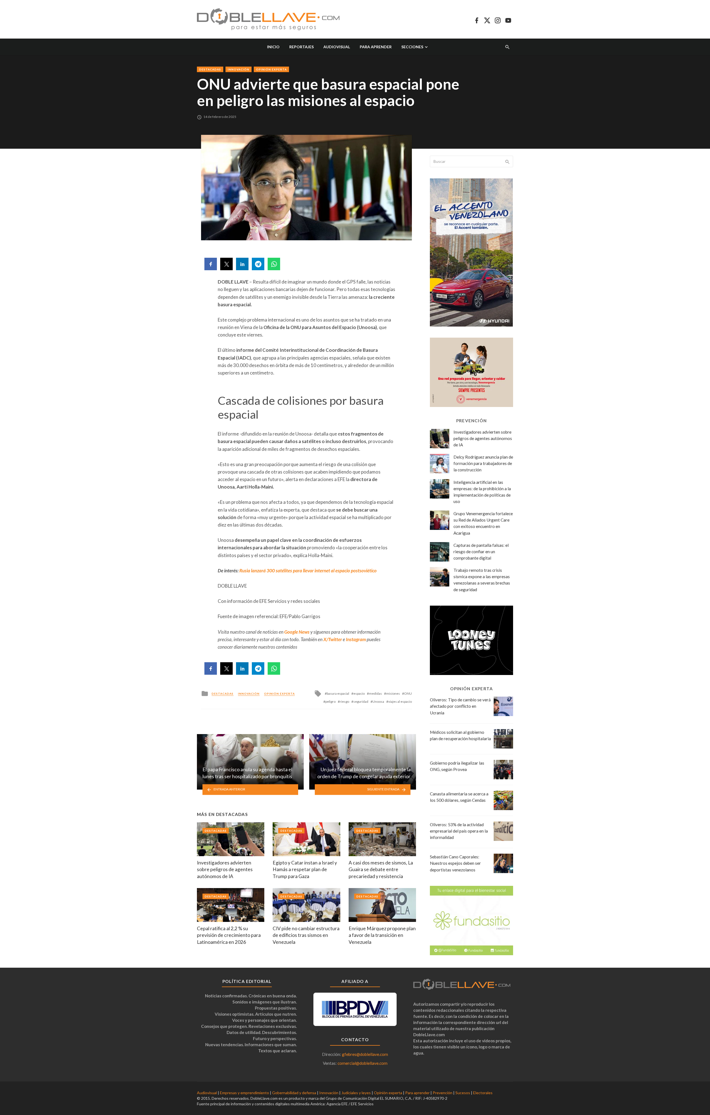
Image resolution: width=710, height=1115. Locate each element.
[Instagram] (498, 19)
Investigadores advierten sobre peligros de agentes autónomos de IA (225, 869)
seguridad (360, 701)
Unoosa (378, 701)
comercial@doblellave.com (362, 1063)
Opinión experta (271, 69)
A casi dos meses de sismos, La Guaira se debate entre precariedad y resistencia (381, 869)
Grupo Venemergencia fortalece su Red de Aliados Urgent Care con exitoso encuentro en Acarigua (483, 523)
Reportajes (301, 46)
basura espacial (338, 693)
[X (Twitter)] (487, 19)
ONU (408, 693)
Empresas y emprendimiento (244, 1092)
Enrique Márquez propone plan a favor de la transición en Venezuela (382, 935)
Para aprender (376, 46)
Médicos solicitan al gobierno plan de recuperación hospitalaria (460, 735)
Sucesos (462, 1092)
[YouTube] (508, 19)
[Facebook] (476, 19)
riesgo (344, 701)
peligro (330, 701)
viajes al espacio (400, 701)
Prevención (442, 1092)
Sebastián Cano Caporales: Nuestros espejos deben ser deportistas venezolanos (455, 863)
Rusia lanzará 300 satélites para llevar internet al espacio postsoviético (308, 570)
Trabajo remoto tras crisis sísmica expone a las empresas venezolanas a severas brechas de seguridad (481, 580)
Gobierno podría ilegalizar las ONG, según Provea (457, 766)
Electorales (483, 1092)
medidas (375, 693)
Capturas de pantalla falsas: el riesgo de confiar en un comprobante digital (481, 551)
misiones (393, 693)
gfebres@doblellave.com (365, 1054)
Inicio (273, 46)
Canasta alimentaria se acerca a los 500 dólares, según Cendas (459, 797)
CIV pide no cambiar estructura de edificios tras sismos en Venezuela (306, 935)
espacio (359, 693)
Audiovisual (336, 46)
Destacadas (210, 69)
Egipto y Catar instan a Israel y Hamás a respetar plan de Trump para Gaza (305, 869)
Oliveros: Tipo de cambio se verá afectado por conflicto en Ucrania (460, 706)
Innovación (238, 69)
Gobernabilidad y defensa (294, 1092)
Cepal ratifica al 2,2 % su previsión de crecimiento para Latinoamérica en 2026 (229, 935)
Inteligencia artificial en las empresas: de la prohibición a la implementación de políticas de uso (482, 492)
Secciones (412, 46)
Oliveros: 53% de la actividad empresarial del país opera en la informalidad (459, 831)
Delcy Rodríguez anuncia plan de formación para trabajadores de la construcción (483, 463)
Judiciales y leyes (356, 1092)
